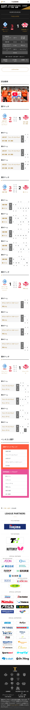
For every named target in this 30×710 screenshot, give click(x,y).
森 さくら (25, 192)
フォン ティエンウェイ (14, 137)
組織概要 (8, 691)
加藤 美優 (4, 192)
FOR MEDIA (8, 696)
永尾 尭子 (4, 121)
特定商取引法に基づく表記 (22, 692)
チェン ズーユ (5, 389)
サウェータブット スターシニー (4, 288)
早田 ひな (25, 288)
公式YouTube (15, 69)
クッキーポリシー (15, 705)
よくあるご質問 (22, 695)
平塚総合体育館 (15, 16)
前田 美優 (25, 122)
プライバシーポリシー (8, 695)
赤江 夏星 (25, 123)
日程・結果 (7, 508)
